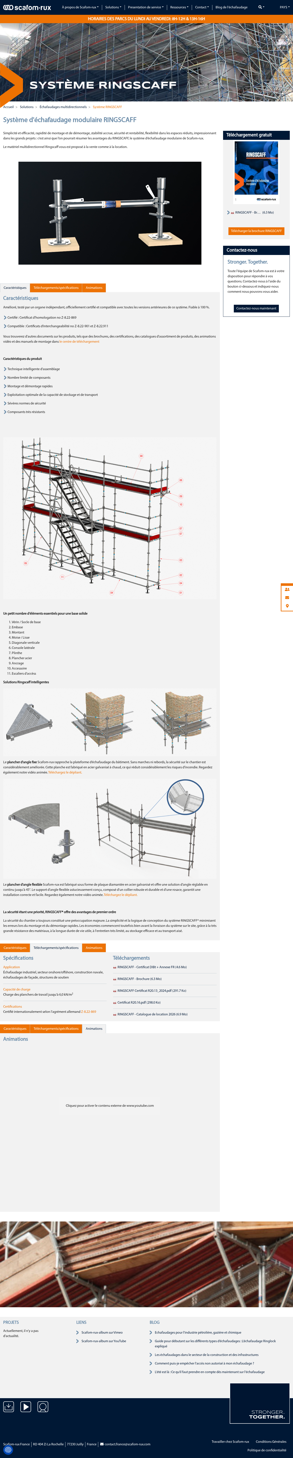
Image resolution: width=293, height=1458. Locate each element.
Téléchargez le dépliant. (65, 772)
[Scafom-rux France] (27, 7)
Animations (94, 288)
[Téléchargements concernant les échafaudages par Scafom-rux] (8, 1410)
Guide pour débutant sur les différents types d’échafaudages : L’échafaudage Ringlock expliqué (215, 1344)
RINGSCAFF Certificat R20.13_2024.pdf (151, 991)
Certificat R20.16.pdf (139, 1002)
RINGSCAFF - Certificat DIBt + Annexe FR (152, 967)
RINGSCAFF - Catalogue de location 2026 (152, 1014)
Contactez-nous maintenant (256, 308)
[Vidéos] (25, 1410)
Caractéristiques (15, 288)
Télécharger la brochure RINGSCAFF (256, 231)
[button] (10, 58)
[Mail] (287, 598)
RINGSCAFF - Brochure (139, 979)
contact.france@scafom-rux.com (127, 1444)
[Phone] (287, 589)
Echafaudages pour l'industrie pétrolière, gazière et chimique (198, 1332)
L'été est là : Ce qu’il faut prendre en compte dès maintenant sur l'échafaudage (210, 1372)
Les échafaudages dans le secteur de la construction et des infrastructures (206, 1355)
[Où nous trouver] (43, 1410)
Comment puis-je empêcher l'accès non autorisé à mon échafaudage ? (204, 1363)
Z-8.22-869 (88, 1012)
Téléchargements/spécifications (56, 288)
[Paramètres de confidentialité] (8, 1450)
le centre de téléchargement (79, 342)
